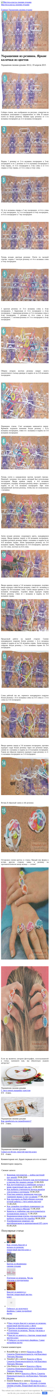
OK (45, 1393)
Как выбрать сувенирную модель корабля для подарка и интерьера (26, 1190)
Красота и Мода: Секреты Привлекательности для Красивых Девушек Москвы (27, 1354)
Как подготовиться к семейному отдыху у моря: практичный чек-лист (26, 1185)
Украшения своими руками (20, 10)
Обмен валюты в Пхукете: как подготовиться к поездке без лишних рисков (27, 1181)
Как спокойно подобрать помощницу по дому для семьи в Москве (25, 1207)
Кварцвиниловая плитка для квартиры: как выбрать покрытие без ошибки (26, 1217)
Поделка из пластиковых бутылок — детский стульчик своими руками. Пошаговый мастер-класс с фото (27, 1384)
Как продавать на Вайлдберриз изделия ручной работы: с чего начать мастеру (25, 1200)
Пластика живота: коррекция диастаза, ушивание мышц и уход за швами (24, 1195)
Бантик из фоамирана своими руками (16, 1265)
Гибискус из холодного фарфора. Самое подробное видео (19, 1311)
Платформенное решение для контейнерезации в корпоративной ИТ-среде (27, 1222)
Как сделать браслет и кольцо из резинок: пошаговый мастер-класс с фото (19, 1248)
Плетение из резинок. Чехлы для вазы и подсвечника (20, 1279)
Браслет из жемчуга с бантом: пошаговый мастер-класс (19, 1294)
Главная (4, 10)
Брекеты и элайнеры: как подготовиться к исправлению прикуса (26, 1212)
